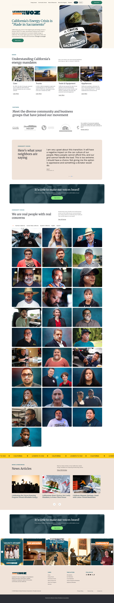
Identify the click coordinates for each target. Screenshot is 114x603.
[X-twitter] (92, 574)
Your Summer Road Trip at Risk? (25, 496)
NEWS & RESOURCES (18, 464)
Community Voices (42, 2)
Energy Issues (34, 2)
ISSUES (14, 54)
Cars (15, 83)
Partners (70, 2)
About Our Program (62, 2)
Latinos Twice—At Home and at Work (86, 496)
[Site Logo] (19, 573)
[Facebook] (88, 574)
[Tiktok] (94, 574)
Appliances (86, 83)
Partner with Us (85, 129)
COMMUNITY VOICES (24, 146)
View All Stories (62, 219)
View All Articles (62, 470)
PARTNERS (15, 107)
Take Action (96, 2)
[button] (70, 176)
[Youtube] (90, 574)
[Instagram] (86, 574)
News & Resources (52, 2)
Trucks (39, 83)
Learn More (16, 93)
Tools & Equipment (67, 83)
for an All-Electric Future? (56, 496)
